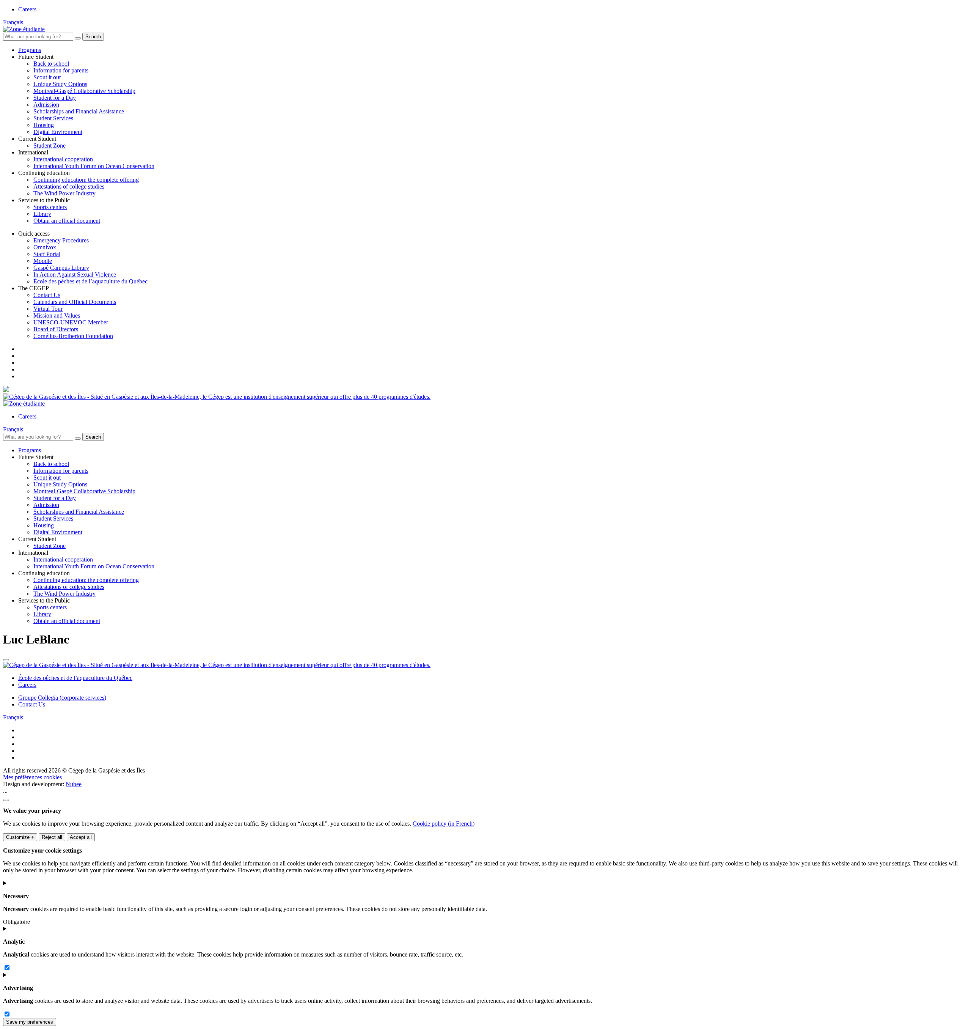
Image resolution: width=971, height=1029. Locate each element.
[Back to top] (6, 660)
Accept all (81, 837)
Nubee (74, 784)
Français (13, 22)
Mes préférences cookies (32, 777)
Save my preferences (29, 1022)
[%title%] (6, 800)
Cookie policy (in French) (444, 823)
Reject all (52, 837)
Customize (20, 837)
